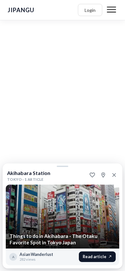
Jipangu (21, 9)
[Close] (114, 175)
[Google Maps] (103, 175)
